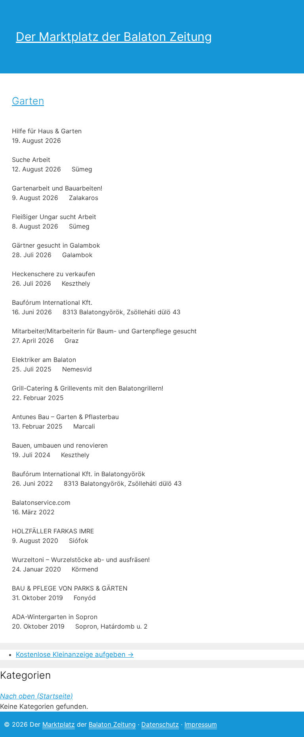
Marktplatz (58, 724)
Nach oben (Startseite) (36, 696)
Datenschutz (160, 724)
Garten (28, 101)
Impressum (200, 724)
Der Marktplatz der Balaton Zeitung (114, 36)
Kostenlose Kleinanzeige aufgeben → (75, 654)
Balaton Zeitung (112, 724)
